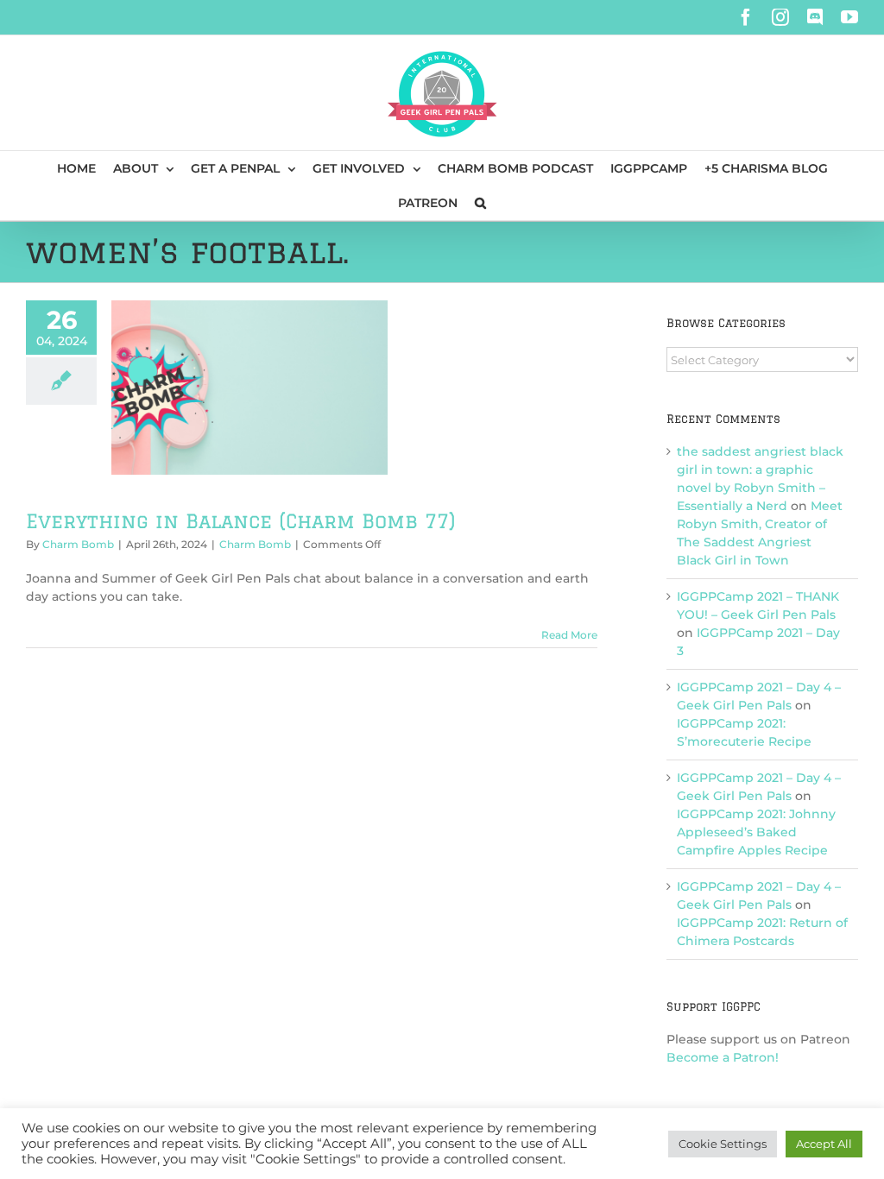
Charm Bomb (78, 544)
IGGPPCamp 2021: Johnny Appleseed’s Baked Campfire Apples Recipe (756, 832)
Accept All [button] (824, 1144)
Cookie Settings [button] (723, 1144)
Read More (569, 634)
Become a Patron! (722, 1057)
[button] (480, 203)
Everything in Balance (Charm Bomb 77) (241, 521)
